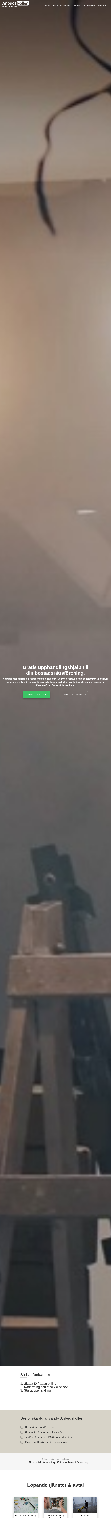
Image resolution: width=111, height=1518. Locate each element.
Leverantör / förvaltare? (96, 5)
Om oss (76, 5)
